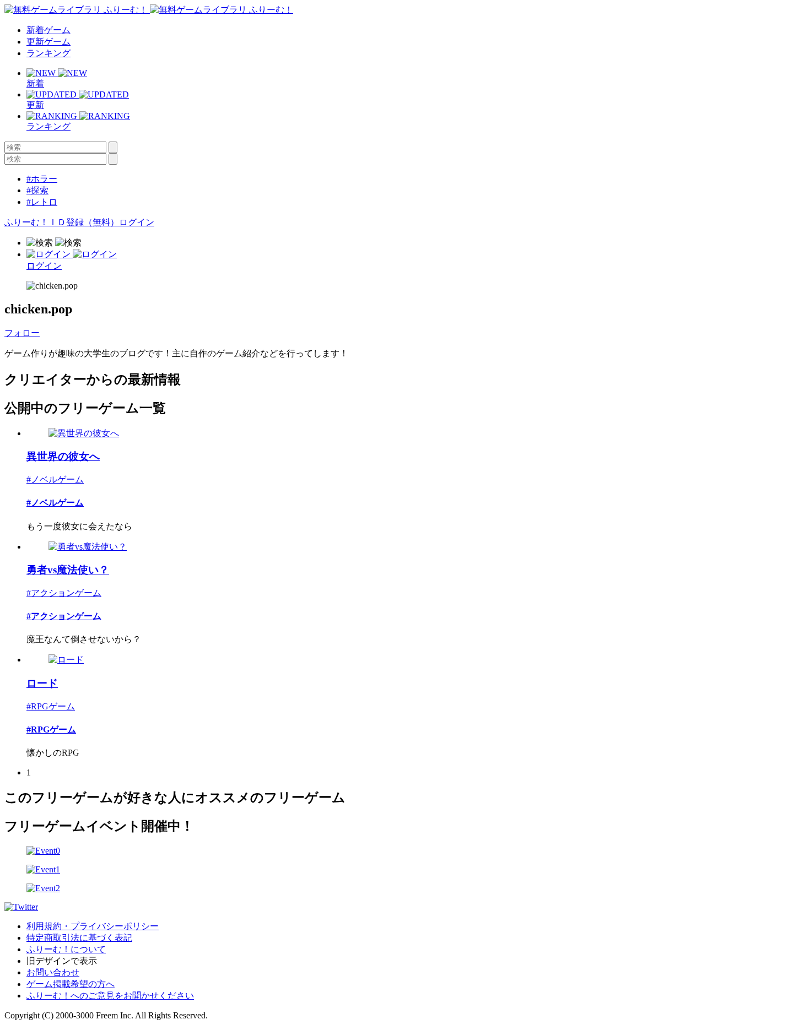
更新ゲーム (48, 41)
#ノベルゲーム (55, 479)
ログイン (136, 222)
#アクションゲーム (63, 593)
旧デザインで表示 (61, 961)
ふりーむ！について (66, 949)
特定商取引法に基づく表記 (79, 937)
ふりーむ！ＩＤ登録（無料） (61, 222)
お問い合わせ (52, 972)
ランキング (48, 53)
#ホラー (41, 178)
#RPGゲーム (50, 706)
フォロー (22, 333)
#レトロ (41, 202)
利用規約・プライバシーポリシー (92, 926)
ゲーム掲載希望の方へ (70, 984)
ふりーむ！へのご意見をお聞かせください (110, 995)
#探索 (37, 190)
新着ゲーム (48, 30)
